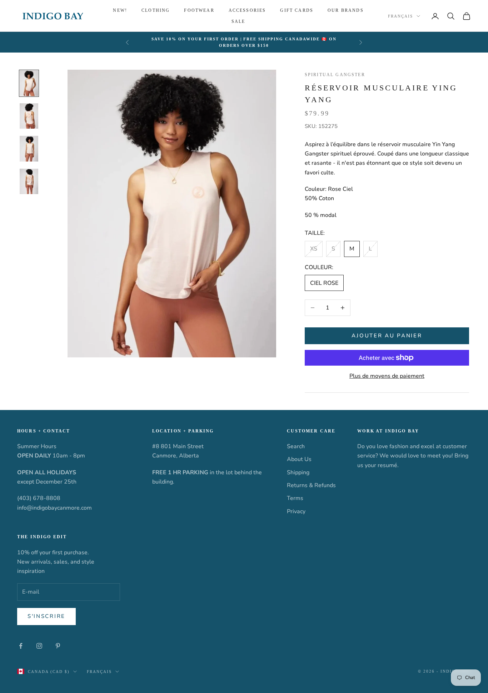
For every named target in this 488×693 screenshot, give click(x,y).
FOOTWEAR (199, 10)
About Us (299, 459)
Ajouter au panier (387, 335)
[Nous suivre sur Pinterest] (57, 645)
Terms (295, 498)
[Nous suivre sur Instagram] (39, 645)
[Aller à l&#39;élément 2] (29, 116)
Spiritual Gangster (335, 74)
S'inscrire (46, 616)
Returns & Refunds (311, 485)
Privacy (296, 511)
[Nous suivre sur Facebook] (20, 645)
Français (400, 16)
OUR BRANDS (346, 10)
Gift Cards (296, 10)
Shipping (298, 472)
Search (296, 446)
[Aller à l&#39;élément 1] (29, 83)
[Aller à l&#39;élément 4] (29, 181)
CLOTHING (155, 10)
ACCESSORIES (247, 10)
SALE (238, 21)
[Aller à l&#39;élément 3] (29, 148)
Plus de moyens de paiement (386, 376)
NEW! (120, 10)
